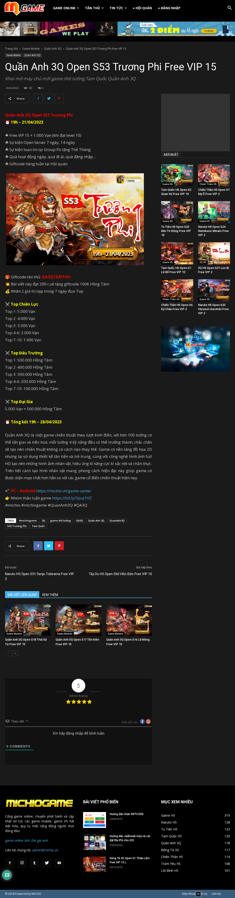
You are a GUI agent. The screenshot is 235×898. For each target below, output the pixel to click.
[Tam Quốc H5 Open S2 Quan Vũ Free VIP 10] (177, 175)
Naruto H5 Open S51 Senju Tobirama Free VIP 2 (39, 576)
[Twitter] (46, 863)
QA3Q (79, 520)
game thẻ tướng (60, 520)
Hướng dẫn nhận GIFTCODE (127, 814)
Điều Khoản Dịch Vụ (194, 894)
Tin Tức (116, 8)
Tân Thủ (92, 8)
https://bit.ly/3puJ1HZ (72, 498)
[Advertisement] (195, 122)
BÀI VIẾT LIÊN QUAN (22, 595)
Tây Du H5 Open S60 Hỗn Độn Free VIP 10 (120, 574)
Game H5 (167, 184)
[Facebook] (9, 863)
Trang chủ (11, 49)
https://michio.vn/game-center (63, 490)
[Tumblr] (34, 863)
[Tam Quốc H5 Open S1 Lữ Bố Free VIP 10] (177, 253)
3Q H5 (202, 262)
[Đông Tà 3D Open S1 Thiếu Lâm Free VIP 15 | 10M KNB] (94, 864)
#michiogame (28, 520)
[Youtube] (59, 863)
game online (14, 840)
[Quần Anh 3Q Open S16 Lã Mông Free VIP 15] (129, 620)
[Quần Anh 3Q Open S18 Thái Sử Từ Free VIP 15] (28, 620)
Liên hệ (216, 894)
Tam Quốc (38, 526)
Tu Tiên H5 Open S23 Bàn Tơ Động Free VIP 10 (176, 231)
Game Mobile (31, 49)
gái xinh (42, 840)
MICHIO (36, 894)
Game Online (64, 8)
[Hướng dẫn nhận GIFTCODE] (94, 820)
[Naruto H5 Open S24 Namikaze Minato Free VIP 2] (214, 212)
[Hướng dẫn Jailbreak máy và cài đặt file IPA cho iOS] (94, 842)
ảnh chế (30, 840)
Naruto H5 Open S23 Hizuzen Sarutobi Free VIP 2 (213, 309)
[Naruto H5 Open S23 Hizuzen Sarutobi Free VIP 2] (214, 290)
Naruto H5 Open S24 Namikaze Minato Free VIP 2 (213, 231)
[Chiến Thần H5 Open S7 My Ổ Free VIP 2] (214, 175)
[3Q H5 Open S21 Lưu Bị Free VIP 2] (214, 253)
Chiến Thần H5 (208, 184)
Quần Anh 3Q (53, 49)
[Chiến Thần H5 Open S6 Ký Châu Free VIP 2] (177, 290)
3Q (43, 520)
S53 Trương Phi (17, 526)
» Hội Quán (142, 8)
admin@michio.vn (45, 850)
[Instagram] (22, 863)
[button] (229, 8)
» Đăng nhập (169, 8)
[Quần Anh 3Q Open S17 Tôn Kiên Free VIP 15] (78, 620)
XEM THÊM (50, 595)
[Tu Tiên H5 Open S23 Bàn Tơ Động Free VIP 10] (177, 212)
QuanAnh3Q (117, 520)
